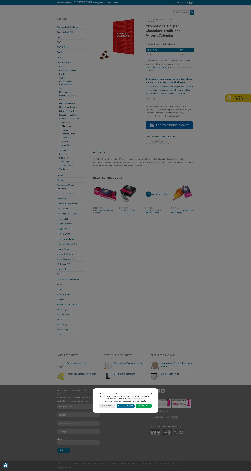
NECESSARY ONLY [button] (125, 406)
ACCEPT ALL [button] (144, 406)
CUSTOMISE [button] (107, 406)
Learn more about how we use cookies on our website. (125, 401)
